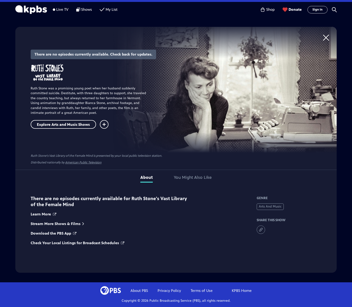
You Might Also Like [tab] (193, 177)
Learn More (41, 214)
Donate (295, 9)
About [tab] (146, 177)
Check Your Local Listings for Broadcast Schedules (75, 243)
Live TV (62, 9)
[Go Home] (326, 38)
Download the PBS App (51, 233)
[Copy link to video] (261, 230)
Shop (270, 9)
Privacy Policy (169, 290)
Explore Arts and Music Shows (63, 124)
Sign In (317, 10)
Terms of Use (202, 290)
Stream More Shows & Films (55, 223)
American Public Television (83, 162)
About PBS (139, 290)
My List (112, 9)
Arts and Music (270, 206)
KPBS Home (242, 290)
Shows (86, 9)
